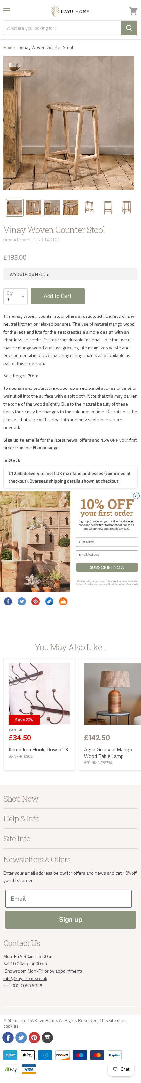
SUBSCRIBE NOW (107, 567)
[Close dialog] (136, 496)
